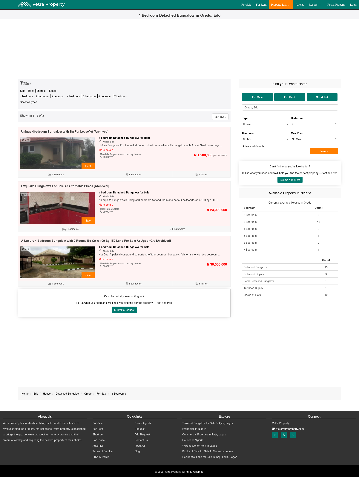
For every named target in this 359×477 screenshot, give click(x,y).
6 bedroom (105, 96)
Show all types (28, 102)
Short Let (98, 434)
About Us (140, 445)
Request (140, 429)
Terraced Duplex (253, 288)
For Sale (98, 423)
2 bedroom (42, 96)
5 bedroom (89, 96)
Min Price (248, 133)
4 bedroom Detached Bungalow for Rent (124, 138)
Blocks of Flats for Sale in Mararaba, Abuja (207, 451)
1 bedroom (26, 96)
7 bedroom (120, 96)
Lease (52, 91)
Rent (31, 91)
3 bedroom (58, 96)
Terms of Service (103, 451)
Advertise (98, 445)
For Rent (98, 429)
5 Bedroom (250, 235)
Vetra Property (172, 471)
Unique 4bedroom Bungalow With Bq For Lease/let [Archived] (64, 131)
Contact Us (141, 440)
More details (106, 150)
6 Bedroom (250, 242)
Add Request (142, 434)
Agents (300, 4)
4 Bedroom (250, 229)
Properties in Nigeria (194, 429)
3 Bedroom (250, 222)
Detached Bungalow (255, 267)
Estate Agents (143, 423)
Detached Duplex (254, 274)
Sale (23, 91)
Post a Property (336, 4)
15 (318, 222)
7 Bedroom (250, 249)
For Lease (99, 440)
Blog (137, 451)
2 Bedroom (250, 215)
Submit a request (124, 310)
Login (353, 4)
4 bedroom (74, 96)
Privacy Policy (101, 457)
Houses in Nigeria (192, 440)
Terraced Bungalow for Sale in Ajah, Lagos (207, 423)
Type (245, 118)
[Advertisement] (179, 51)
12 (326, 295)
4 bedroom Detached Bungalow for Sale (124, 192)
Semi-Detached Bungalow (259, 281)
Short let (41, 91)
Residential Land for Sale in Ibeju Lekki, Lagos (209, 457)
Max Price (297, 133)
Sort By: (219, 117)
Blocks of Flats (252, 295)
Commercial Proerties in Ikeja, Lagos (204, 434)
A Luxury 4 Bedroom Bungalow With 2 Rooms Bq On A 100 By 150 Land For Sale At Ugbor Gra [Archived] (96, 240)
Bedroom (297, 118)
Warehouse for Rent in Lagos (199, 445)
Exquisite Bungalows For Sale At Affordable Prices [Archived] (65, 186)
